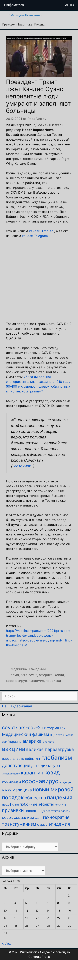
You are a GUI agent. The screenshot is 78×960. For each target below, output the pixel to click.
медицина (22, 789)
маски (6, 790)
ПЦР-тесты (57, 734)
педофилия (10, 804)
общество (35, 797)
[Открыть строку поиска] (53, 5)
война (30, 759)
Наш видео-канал (17, 706)
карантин (32, 773)
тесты (38, 818)
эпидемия (59, 824)
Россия (69, 734)
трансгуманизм (19, 824)
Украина (14, 741)
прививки (53, 681)
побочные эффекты (37, 804)
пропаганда (35, 811)
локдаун (65, 782)
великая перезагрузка (50, 749)
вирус (6, 759)
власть (18, 758)
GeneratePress (39, 957)
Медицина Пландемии (25, 15)
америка (46, 675)
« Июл (7, 944)
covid (15, 675)
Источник (22, 466)
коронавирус (16, 681)
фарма (42, 824)
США (4, 741)
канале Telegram (35, 236)
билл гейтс (48, 742)
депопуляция (16, 765)
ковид (59, 675)
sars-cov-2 (29, 675)
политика (60, 804)
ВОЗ (62, 728)
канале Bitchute (41, 231)
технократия (55, 817)
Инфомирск (14, 5)
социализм (24, 817)
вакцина (13, 748)
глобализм (56, 757)
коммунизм (11, 782)
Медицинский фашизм (25, 734)
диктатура (50, 765)
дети (35, 766)
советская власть (58, 811)
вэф (38, 758)
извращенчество (11, 773)
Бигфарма (50, 728)
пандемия (36, 681)
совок (7, 817)
